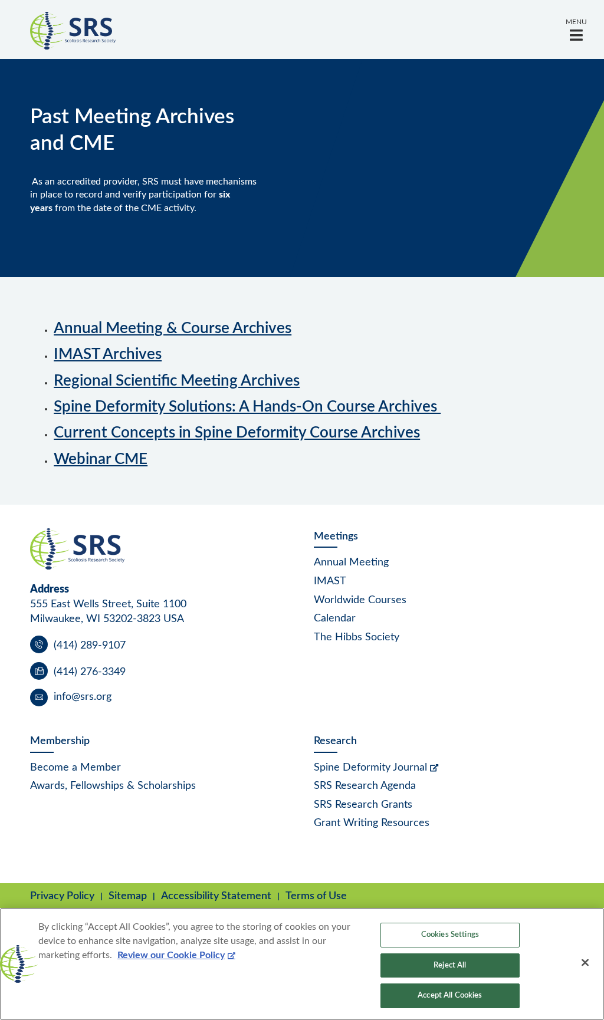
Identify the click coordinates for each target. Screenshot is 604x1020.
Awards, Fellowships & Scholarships (113, 786)
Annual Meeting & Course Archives (172, 328)
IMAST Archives (108, 354)
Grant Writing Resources (371, 823)
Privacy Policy (62, 896)
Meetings (336, 536)
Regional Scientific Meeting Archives (177, 381)
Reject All (450, 965)
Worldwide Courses (360, 600)
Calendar (335, 618)
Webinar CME (100, 459)
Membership (60, 741)
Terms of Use (316, 896)
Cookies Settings (450, 935)
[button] (576, 30)
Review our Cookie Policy (171, 955)
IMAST (330, 581)
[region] (302, 964)
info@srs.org (82, 697)
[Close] (585, 963)
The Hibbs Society (356, 637)
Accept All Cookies (450, 995)
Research (335, 741)
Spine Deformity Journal (370, 767)
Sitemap (128, 896)
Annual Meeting (351, 562)
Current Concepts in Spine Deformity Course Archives (237, 432)
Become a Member (75, 767)
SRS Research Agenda (365, 786)
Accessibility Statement (216, 896)
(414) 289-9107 (90, 645)
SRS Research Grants (363, 804)
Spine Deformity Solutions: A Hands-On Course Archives (247, 406)
